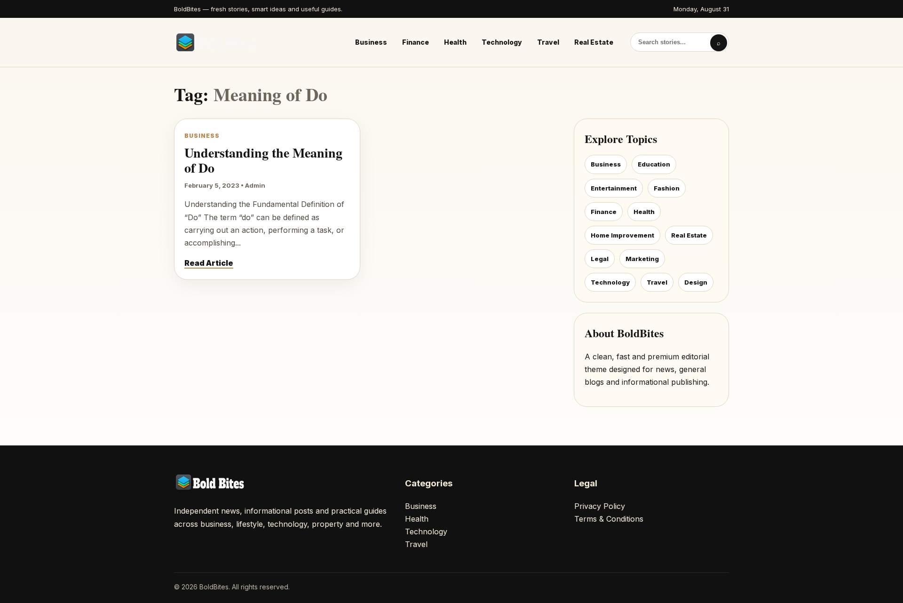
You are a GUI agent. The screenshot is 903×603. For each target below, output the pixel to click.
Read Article (208, 263)
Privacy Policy (599, 506)
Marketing (642, 258)
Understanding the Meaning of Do (263, 160)
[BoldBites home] (218, 42)
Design (695, 282)
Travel (548, 42)
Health (455, 42)
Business (371, 42)
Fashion (667, 188)
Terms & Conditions (608, 519)
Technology (502, 42)
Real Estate (593, 42)
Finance (415, 42)
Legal (600, 258)
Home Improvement (622, 235)
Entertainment (614, 188)
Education (654, 164)
